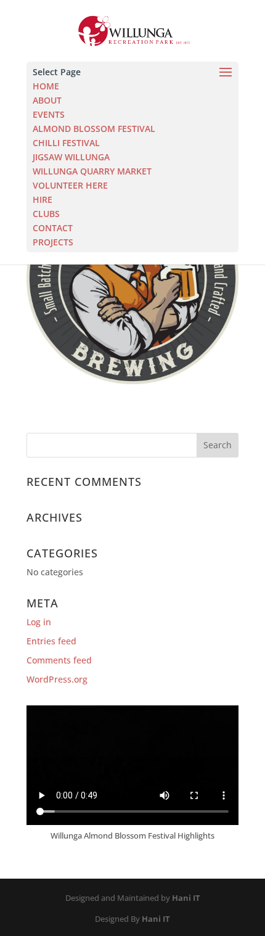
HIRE (42, 199)
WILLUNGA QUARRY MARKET (92, 171)
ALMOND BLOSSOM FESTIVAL (94, 128)
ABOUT (47, 100)
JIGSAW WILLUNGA (71, 157)
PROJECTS (53, 242)
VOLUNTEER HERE (70, 185)
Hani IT (186, 897)
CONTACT (53, 228)
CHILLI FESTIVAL (66, 143)
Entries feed (51, 641)
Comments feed (59, 660)
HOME (46, 86)
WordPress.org (57, 679)
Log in (38, 622)
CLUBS (46, 214)
